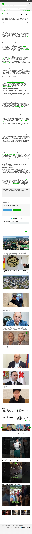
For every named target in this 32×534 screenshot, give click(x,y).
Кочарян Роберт (5, 369)
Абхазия (3, 5)
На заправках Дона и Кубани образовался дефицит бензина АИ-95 (22, 434)
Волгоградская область (24, 5)
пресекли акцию (22, 101)
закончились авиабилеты (6, 62)
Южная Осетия (11, 9)
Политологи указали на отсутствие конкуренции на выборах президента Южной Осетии (15, 271)
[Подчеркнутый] (14, 223)
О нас (2, 527)
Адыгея (8, 5)
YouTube (5, 196)
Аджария (6, 5)
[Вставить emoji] (18, 223)
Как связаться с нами (9, 527)
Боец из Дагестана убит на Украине (8, 417)
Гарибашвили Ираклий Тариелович (8, 387)
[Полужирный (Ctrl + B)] (11, 223)
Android (14, 189)
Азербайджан (11, 5)
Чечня (8, 9)
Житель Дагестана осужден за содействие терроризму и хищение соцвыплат (23, 414)
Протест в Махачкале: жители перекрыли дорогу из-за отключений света (13, 484)
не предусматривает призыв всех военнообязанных (15, 82)
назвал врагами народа (19, 106)
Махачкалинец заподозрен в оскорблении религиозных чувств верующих (9, 414)
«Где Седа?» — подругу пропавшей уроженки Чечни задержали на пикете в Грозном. (15, 459)
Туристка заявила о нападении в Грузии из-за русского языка (15, 516)
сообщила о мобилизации (25, 49)
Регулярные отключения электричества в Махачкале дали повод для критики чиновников (14, 251)
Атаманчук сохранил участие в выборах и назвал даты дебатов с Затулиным (14, 346)
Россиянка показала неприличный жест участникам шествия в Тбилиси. (24, 517)
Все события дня (27, 420)
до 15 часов (12, 74)
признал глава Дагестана (6, 58)
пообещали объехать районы (24, 179)
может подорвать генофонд (6, 125)
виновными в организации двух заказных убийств (10, 154)
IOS (16, 189)
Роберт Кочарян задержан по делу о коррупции (10, 326)
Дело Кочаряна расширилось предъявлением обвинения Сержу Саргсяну (8, 434)
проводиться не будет (5, 78)
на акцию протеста (5, 114)
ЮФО (18, 9)
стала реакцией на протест (9, 108)
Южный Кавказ (16, 9)
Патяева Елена (5, 405)
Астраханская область (19, 5)
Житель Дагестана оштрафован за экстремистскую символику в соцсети (8, 411)
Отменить (26, 231)
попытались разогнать (14, 143)
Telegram (22, 191)
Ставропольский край (4, 9)
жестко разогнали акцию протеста (20, 134)
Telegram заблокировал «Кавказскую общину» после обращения (6, 516)
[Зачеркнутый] (16, 223)
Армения (15, 5)
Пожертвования (17, 527)
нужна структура (16, 183)
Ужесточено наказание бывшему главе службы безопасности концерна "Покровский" (22, 418)
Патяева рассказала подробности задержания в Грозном (11, 307)
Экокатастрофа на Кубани (26, 10)
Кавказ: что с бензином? (6, 10)
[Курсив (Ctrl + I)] (12, 223)
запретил (24, 46)
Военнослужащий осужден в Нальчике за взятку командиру (23, 411)
